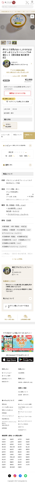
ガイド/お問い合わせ (7, 407)
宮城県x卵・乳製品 (9, 236)
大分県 (27, 464)
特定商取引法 (5, 419)
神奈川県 (12, 447)
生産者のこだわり (9, 281)
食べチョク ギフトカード (25, 421)
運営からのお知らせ (7, 410)
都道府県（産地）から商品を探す (12, 435)
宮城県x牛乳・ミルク (10, 240)
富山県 (27, 447)
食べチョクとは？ (7, 373)
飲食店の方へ (5, 381)
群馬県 (12, 444)
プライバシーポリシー (8, 416)
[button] (17, 151)
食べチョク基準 (6, 375)
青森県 (12, 439)
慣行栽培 (6, 226)
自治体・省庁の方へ (23, 394)
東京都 (4, 447)
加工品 (8, 211)
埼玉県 (19, 444)
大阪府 (19, 454)
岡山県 (4, 459)
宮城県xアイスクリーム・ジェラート (15, 246)
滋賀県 (4, 454)
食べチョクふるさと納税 (25, 404)
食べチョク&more (23, 424)
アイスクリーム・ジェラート (18, 214)
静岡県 (12, 452)
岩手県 (19, 439)
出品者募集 (21, 373)
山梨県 (19, 449)
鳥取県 (19, 457)
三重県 (27, 452)
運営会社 (4, 404)
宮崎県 (4, 467)
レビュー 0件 (16, 76)
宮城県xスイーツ (25, 240)
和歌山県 (12, 457)
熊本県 (19, 464)
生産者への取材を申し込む (25, 382)
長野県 (27, 449)
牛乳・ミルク (21, 205)
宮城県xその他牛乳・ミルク (12, 243)
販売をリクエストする (18, 93)
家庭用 (13, 230)
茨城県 (27, 442)
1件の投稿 (24, 76)
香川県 (4, 462)
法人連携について (23, 392)
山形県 (12, 442)
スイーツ (16, 211)
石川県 (4, 449)
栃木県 (4, 444)
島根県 (27, 457)
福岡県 (27, 462)
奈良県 (4, 457)
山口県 (19, 459)
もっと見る (18, 259)
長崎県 (12, 464)
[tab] (6, 135)
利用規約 (4, 413)
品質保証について (7, 378)
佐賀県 (4, 464)
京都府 (12, 454)
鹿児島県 (12, 467)
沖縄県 (19, 467)
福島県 (19, 442)
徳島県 (27, 459)
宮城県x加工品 (23, 236)
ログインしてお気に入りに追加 (19, 101)
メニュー (32, 3)
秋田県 (4, 442)
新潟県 (19, 447)
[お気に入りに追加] (32, 16)
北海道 (4, 439)
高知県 (19, 462)
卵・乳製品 (10, 205)
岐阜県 (4, 452)
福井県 (12, 449)
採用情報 (4, 428)
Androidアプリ (22, 430)
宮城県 (8, 220)
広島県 (12, 459)
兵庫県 (27, 454)
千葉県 (27, 444)
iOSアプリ (21, 427)
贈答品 (6, 230)
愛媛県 (12, 462)
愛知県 (19, 452)
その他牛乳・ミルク (15, 208)
